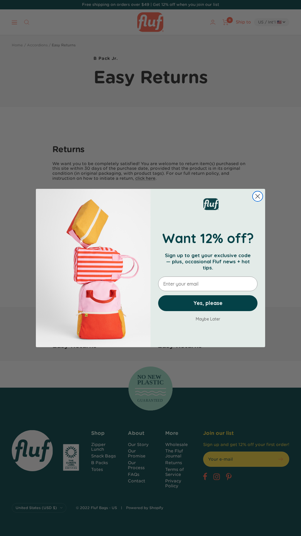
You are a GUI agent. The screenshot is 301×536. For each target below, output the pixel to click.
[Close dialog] (257, 196)
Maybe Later (208, 319)
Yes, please (208, 303)
